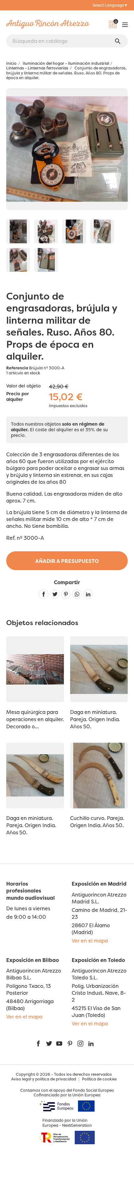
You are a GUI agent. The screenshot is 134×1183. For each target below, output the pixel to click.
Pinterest (65, 594)
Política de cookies (99, 1079)
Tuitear (54, 594)
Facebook (38, 1043)
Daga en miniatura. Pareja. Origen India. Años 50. (95, 719)
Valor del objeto (23, 386)
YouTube (59, 1043)
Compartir (43, 594)
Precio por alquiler (17, 396)
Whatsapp (76, 594)
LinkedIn (91, 1043)
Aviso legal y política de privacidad (43, 1079)
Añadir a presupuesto (67, 561)
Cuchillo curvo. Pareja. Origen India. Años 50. (97, 822)
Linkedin (88, 594)
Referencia (17, 368)
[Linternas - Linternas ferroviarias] (18, 231)
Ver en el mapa (90, 940)
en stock (32, 373)
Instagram (80, 1043)
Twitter (49, 1043)
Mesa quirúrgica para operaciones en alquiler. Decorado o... (35, 719)
